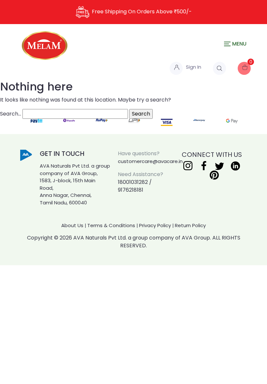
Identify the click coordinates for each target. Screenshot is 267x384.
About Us (72, 225)
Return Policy (190, 225)
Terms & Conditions (111, 225)
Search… (10, 113)
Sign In (193, 66)
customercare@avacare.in (150, 161)
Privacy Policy (155, 225)
